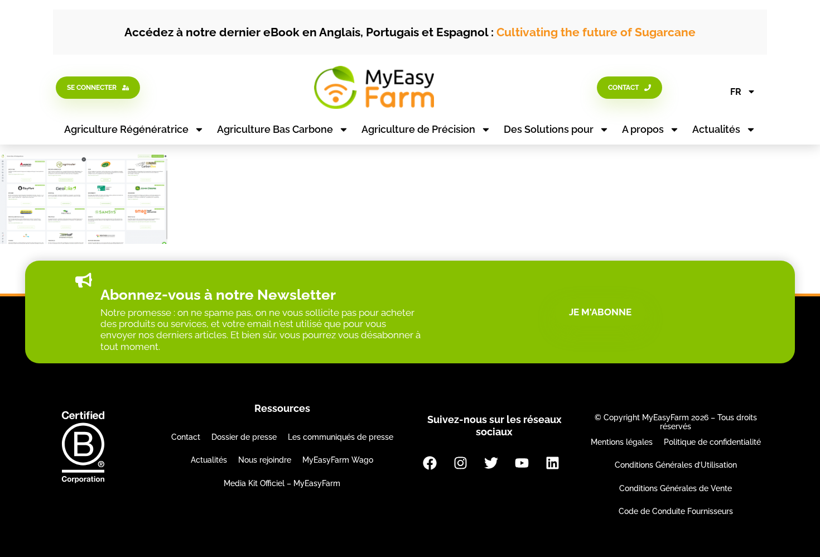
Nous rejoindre (264, 459)
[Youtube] (522, 463)
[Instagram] (460, 463)
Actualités (716, 129)
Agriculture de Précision (418, 129)
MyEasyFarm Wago (337, 459)
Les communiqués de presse (340, 437)
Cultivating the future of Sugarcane (596, 32)
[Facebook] (429, 463)
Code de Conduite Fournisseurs (676, 511)
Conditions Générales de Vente (675, 488)
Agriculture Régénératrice (126, 129)
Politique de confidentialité (712, 442)
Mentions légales (622, 442)
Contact (185, 437)
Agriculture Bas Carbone (275, 129)
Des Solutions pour (549, 129)
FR (735, 92)
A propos (643, 129)
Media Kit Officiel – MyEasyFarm (282, 483)
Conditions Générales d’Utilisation (676, 464)
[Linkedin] (552, 463)
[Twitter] (491, 463)
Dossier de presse (244, 437)
